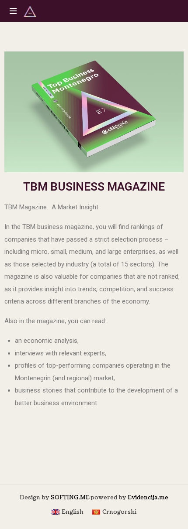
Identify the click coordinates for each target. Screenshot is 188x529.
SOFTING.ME (70, 498)
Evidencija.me (148, 498)
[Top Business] (30, 11)
